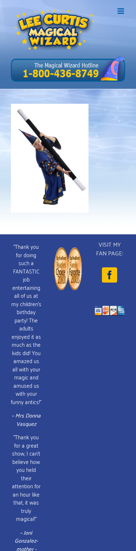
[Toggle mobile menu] (121, 11)
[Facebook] (109, 275)
